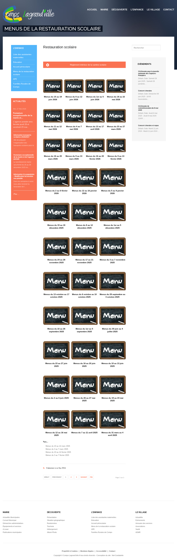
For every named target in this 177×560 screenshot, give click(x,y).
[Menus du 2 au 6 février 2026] (56, 177)
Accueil (92, 9)
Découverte (119, 9)
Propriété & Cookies (70, 551)
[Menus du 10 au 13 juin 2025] (112, 350)
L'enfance (137, 9)
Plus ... (16, 194)
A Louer (6, 529)
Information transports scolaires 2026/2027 (22, 136)
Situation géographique (56, 520)
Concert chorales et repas (148, 125)
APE (15, 79)
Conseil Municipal (9, 520)
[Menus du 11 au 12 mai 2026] (53, 115)
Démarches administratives (13, 523)
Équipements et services (12, 526)
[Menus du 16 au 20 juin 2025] (84, 350)
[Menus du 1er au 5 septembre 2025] (84, 315)
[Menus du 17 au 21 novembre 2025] (84, 246)
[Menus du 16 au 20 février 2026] (95, 145)
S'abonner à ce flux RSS (84, 465)
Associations (140, 526)
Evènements (140, 520)
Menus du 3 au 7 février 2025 (57, 455)
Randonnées (52, 523)
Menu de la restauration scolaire (103, 526)
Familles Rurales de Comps (101, 532)
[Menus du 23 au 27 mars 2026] (116, 115)
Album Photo (52, 532)
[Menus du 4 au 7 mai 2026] (74, 115)
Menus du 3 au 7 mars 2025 (57, 449)
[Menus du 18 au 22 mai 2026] (116, 86)
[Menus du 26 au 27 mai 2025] (84, 385)
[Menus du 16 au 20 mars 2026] (53, 145)
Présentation (52, 517)
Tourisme (50, 526)
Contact (168, 9)
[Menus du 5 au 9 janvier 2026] (112, 177)
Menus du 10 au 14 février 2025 (58, 452)
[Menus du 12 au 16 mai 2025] (56, 419)
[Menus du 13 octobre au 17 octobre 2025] (56, 281)
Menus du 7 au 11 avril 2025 (84, 432)
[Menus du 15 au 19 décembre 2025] (56, 212)
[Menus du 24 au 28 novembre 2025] (56, 246)
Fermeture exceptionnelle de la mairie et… (22, 115)
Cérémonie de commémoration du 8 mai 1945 (148, 108)
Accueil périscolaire (21, 67)
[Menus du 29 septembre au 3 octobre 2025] (112, 281)
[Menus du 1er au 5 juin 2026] (95, 86)
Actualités (139, 517)
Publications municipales (12, 532)
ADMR (138, 532)
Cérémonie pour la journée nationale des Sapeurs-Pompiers (148, 73)
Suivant (84, 477)
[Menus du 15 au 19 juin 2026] (53, 86)
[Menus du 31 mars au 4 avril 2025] (112, 419)
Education (17, 62)
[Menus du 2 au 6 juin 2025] (56, 385)
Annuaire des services (144, 523)
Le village (153, 9)
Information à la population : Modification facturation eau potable (24, 176)
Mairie (104, 9)
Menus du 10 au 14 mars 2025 (58, 446)
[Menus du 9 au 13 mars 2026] (74, 145)
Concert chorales (145, 91)
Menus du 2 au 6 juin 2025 (56, 398)
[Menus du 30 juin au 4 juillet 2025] (112, 315)
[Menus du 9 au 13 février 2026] (116, 145)
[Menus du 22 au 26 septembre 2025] (56, 315)
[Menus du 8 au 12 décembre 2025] (84, 212)
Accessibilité (101, 551)
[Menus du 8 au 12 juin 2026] (74, 86)
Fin (91, 477)
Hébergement (52, 529)
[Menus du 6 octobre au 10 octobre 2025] (84, 281)
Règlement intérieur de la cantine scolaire (88, 65)
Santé (138, 529)
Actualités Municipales (11, 517)
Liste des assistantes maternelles (103, 517)
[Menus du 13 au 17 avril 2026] (95, 115)
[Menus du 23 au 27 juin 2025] (56, 350)
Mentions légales (87, 551)
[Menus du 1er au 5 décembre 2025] (112, 212)
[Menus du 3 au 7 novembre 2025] (112, 246)
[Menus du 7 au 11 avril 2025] (84, 419)
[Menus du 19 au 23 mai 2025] (112, 385)
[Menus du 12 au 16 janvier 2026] (84, 177)
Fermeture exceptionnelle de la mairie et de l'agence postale (24, 157)
